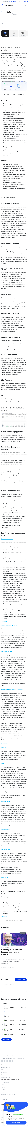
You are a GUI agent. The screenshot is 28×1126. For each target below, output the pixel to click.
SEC (3, 947)
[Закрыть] (26, 1104)
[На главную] (7, 5)
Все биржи (6, 1039)
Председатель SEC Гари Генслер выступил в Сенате (12, 952)
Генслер (8, 947)
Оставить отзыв (21, 979)
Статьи (9, 1056)
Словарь (23, 1056)
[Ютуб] (10, 1061)
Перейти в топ (16, 1122)
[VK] (2, 1061)
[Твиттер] (7, 1061)
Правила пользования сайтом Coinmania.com (12, 1058)
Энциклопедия (15, 1056)
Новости (3, 1056)
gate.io (15, 14)
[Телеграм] (5, 1061)
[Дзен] (13, 1061)
